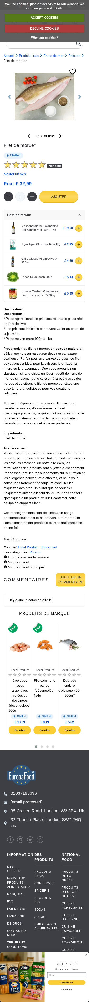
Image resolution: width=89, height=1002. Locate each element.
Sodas (40, 909)
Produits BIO (42, 900)
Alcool (40, 917)
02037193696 (24, 793)
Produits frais (42, 874)
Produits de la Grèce (70, 876)
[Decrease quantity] (8, 196)
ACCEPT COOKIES (44, 17)
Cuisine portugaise (72, 905)
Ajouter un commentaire (70, 579)
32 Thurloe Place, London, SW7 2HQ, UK (46, 822)
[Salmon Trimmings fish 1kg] (29, 136)
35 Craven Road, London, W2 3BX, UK (48, 810)
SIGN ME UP (66, 982)
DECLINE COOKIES (44, 28)
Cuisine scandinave (72, 940)
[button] (36, 746)
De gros (14, 923)
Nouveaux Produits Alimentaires (17, 883)
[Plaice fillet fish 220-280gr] (60, 136)
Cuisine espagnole (71, 929)
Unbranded (48, 547)
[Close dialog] (86, 954)
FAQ (10, 901)
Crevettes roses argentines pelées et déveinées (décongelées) (20, 695)
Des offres (13, 869)
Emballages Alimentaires (44, 926)
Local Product (28, 547)
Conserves (44, 883)
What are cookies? (44, 38)
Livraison (15, 916)
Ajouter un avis (15, 174)
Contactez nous (16, 933)
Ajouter (58, 197)
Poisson (36, 552)
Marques (15, 894)
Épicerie (42, 890)
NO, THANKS (66, 989)
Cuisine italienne (70, 917)
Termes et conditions (17, 944)
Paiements (16, 909)
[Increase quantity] (32, 196)
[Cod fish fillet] (44, 96)
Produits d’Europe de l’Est (70, 892)
